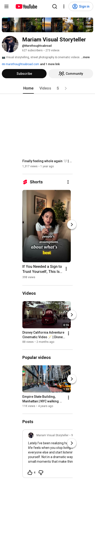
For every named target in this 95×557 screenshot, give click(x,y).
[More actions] (68, 182)
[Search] (54, 6)
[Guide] (6, 6)
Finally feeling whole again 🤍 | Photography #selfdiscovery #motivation (47, 161)
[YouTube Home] (26, 6)
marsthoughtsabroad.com (22, 64)
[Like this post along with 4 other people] (30, 472)
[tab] (28, 88)
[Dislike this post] (41, 472)
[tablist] (47, 88)
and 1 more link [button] (50, 64)
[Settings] (64, 6)
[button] (65, 88)
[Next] (71, 224)
